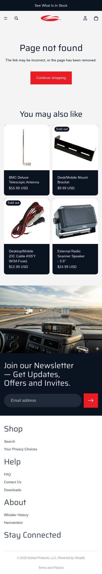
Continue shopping (51, 78)
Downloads (12, 490)
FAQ (7, 474)
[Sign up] (91, 400)
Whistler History (16, 515)
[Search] (16, 18)
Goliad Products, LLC (42, 558)
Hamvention (13, 523)
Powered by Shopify (71, 558)
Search (9, 441)
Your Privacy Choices (20, 449)
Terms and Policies (51, 568)
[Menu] (5, 18)
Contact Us (12, 482)
